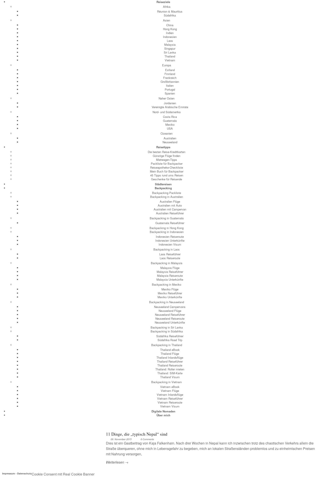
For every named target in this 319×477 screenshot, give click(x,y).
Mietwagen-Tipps (166, 160)
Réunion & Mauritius (170, 11)
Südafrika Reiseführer (169, 336)
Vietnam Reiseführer (170, 398)
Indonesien (170, 37)
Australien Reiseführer (170, 213)
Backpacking (163, 188)
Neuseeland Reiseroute (169, 318)
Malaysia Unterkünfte (169, 279)
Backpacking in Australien (166, 197)
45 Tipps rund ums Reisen (166, 175)
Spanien (170, 93)
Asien (166, 20)
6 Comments (147, 439)
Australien (170, 138)
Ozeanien (167, 133)
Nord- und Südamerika (167, 112)
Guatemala (170, 121)
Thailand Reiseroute (169, 365)
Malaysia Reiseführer (170, 272)
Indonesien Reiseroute (170, 236)
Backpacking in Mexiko (166, 284)
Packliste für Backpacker (167, 163)
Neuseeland (170, 142)
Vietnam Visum (169, 406)
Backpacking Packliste (166, 193)
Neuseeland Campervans (170, 307)
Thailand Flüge (170, 354)
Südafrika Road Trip (170, 340)
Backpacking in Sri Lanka (167, 327)
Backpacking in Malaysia (166, 263)
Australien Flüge (170, 201)
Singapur (169, 48)
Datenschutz (24, 473)
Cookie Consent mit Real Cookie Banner (63, 474)
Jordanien (170, 103)
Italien (170, 85)
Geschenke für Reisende (166, 179)
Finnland (169, 74)
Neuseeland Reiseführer (170, 315)
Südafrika (170, 15)
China (169, 25)
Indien (170, 33)
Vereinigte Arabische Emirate (170, 107)
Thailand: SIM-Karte (170, 373)
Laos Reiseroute (170, 258)
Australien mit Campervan (170, 209)
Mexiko (169, 124)
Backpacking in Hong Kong (167, 228)
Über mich (163, 415)
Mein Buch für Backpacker (166, 171)
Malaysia (170, 44)
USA (170, 128)
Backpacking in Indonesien (167, 232)
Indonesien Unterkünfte (169, 240)
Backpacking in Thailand (166, 345)
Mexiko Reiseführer (170, 293)
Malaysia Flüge (169, 268)
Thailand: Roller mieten (169, 369)
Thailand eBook (170, 350)
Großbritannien (170, 82)
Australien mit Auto (170, 205)
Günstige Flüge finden (166, 156)
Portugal (170, 89)
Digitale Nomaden (163, 411)
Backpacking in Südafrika (167, 331)
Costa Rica (170, 117)
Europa (166, 65)
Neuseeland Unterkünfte (170, 322)
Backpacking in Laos (166, 249)
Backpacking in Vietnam (166, 382)
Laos (170, 41)
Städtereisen (163, 184)
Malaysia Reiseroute (170, 276)
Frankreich (169, 78)
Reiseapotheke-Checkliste (166, 167)
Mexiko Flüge (169, 289)
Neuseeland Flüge (170, 311)
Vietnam (170, 60)
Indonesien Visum (170, 244)
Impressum (8, 473)
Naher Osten (166, 98)
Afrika (166, 7)
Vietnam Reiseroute (170, 402)
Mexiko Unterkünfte (170, 297)
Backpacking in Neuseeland (166, 302)
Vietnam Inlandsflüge (170, 394)
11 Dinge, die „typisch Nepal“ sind (136, 434)
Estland (170, 70)
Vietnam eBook (169, 387)
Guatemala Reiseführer (169, 223)
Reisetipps (163, 147)
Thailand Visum (170, 377)
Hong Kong (170, 29)
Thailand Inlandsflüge (169, 357)
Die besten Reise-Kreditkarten (166, 152)
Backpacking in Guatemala (167, 218)
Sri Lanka (170, 52)
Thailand (169, 56)
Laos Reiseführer (170, 254)
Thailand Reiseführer (170, 361)
